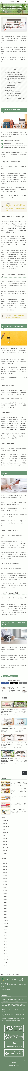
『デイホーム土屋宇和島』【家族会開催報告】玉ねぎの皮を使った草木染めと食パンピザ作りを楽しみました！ (14, 1005)
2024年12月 (5, 884)
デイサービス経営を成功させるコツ (13, 82)
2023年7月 (5, 935)
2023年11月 (5, 923)
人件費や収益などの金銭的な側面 (14, 74)
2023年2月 (5, 950)
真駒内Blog (5, 832)
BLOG (16, 1060)
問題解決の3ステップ (10, 90)
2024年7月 (5, 899)
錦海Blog (5, 823)
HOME (3, 1060)
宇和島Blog (5, 820)
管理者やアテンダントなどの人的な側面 (16, 76)
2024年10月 (5, 890)
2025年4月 (5, 875)
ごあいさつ (12, 1060)
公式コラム (5, 676)
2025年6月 (5, 872)
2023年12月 (5, 920)
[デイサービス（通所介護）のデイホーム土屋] (14, 2)
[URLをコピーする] (23, 683)
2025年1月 (5, 881)
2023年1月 (5, 953)
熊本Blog (5, 841)
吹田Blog (5, 844)
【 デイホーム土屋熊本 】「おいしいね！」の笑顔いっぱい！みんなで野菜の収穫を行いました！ (14, 1019)
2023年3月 (5, 947)
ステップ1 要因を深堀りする (13, 92)
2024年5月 (5, 905)
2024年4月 (5, 908)
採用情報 (14, 1062)
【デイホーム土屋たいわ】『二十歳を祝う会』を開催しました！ (13, 1015)
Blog (4, 835)
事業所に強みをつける (12, 87)
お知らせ (5, 853)
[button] (5, 683)
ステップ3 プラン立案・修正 (13, 95)
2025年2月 (5, 878)
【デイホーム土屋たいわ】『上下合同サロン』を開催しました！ (13, 1010)
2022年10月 (5, 962)
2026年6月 (5, 863)
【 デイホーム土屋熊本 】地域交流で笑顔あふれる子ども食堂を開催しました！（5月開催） (14, 1000)
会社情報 (7, 1060)
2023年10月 (5, 926)
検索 (24, 773)
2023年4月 (5, 944)
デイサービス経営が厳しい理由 (12, 72)
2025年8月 (5, 869)
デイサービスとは (14, 676)
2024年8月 (5, 896)
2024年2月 (5, 914)
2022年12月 (5, 956)
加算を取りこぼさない (12, 84)
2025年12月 (5, 866)
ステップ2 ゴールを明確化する (14, 93)
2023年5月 (5, 941)
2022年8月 (5, 965)
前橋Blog (5, 850)
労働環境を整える (11, 86)
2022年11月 (5, 959)
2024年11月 (5, 887)
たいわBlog (5, 847)
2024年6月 (5, 902)
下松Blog (5, 838)
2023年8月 (5, 932)
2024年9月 (5, 893)
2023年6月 (5, 938)
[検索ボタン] (26, 2)
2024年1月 (5, 917)
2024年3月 (5, 911)
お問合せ (24, 1060)
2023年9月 (5, 929)
